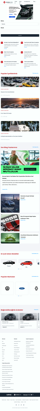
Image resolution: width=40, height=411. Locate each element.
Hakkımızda (4, 399)
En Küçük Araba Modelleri (6, 387)
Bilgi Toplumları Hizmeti (34, 399)
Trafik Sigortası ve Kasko (30, 357)
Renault (3, 343)
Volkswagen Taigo (5, 321)
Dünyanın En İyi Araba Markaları (7, 377)
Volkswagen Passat (17, 341)
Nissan (3, 351)
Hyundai (3, 349)
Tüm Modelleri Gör (35, 253)
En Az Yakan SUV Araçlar (6, 381)
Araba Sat (20, 2)
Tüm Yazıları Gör (35, 73)
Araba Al (16, 2)
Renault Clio (16, 343)
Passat (9, 266)
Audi (3, 360)
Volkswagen (4, 345)
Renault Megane (16, 347)
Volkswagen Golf (17, 351)
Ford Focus (16, 345)
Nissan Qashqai (16, 358)
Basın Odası (12, 399)
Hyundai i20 (16, 360)
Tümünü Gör (36, 309)
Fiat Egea (21, 321)
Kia (2, 347)
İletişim (8, 399)
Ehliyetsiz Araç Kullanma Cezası (7, 375)
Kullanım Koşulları (25, 399)
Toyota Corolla (16, 349)
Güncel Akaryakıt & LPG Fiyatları (31, 353)
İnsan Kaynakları (18, 399)
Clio (26, 267)
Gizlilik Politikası (17, 401)
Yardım (22, 401)
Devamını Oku (5, 189)
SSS (25, 401)
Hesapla (5, 48)
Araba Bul (20, 35)
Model (2, 27)
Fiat (2, 341)
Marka (2, 20)
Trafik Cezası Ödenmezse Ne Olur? (8, 389)
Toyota (3, 358)
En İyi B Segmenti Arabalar (6, 379)
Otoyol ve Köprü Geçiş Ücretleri (7, 369)
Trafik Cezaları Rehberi (29, 355)
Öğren (5, 56)
